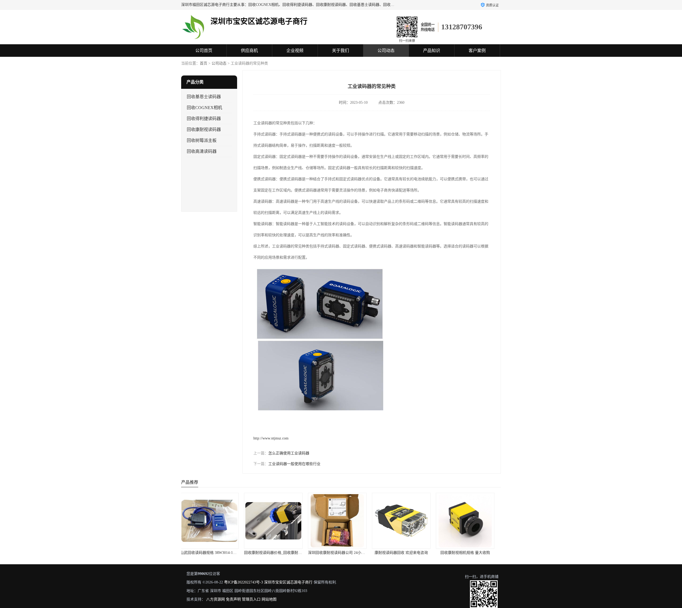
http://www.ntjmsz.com (271, 438)
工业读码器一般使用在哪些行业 (294, 464)
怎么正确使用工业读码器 (288, 453)
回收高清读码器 (202, 151)
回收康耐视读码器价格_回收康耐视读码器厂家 (222, 553)
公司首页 (203, 50)
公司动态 (386, 50)
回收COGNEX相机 (204, 107)
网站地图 (269, 599)
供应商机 (249, 50)
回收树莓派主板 (202, 140)
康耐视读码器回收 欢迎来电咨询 (341, 553)
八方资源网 (215, 599)
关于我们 (340, 50)
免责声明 (233, 599)
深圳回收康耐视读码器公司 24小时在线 (280, 553)
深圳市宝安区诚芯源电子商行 (288, 582)
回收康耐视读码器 (204, 129)
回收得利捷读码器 (204, 118)
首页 (203, 63)
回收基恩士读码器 (204, 96)
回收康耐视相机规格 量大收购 (405, 553)
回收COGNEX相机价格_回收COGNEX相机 (475, 553)
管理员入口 (251, 599)
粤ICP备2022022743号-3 (243, 582)
